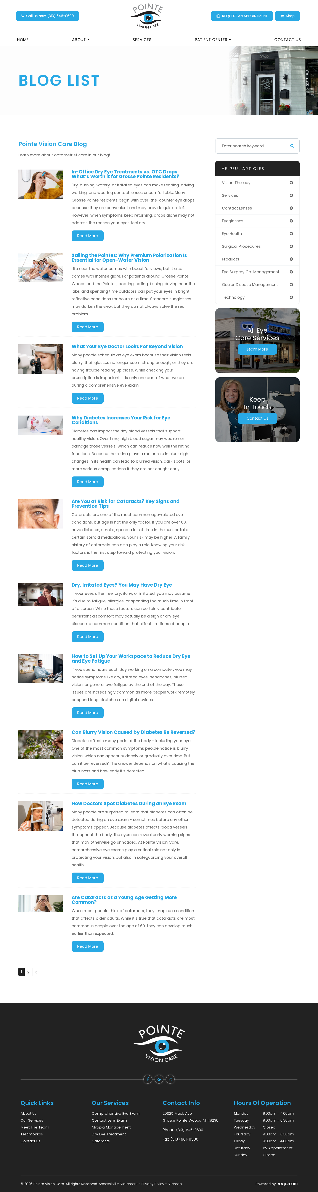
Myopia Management (111, 1127)
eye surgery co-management (250, 272)
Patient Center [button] (211, 39)
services (230, 195)
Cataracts (101, 1141)
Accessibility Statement (118, 1183)
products (230, 259)
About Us (28, 1113)
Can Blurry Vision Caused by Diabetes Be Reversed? (134, 732)
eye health (232, 233)
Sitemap (175, 1183)
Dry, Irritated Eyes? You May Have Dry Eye (122, 585)
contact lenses (237, 208)
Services (142, 39)
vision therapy (236, 182)
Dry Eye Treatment (109, 1134)
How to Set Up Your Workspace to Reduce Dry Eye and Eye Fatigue (131, 658)
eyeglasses (232, 221)
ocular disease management (250, 284)
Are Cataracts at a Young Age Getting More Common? (124, 900)
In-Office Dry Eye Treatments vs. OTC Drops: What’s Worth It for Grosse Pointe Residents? (125, 174)
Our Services (32, 1120)
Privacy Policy (152, 1183)
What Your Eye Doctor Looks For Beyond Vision (127, 346)
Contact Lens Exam (109, 1120)
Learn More (257, 349)
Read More (87, 235)
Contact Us (287, 39)
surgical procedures (241, 246)
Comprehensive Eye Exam (116, 1113)
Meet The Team (35, 1127)
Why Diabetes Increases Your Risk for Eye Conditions (121, 420)
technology (233, 297)
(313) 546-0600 (189, 1129)
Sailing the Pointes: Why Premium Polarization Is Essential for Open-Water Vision (129, 257)
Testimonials (32, 1134)
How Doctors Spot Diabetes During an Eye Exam (129, 803)
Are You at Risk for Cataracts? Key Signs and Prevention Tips (126, 503)
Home (23, 39)
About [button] (79, 39)
